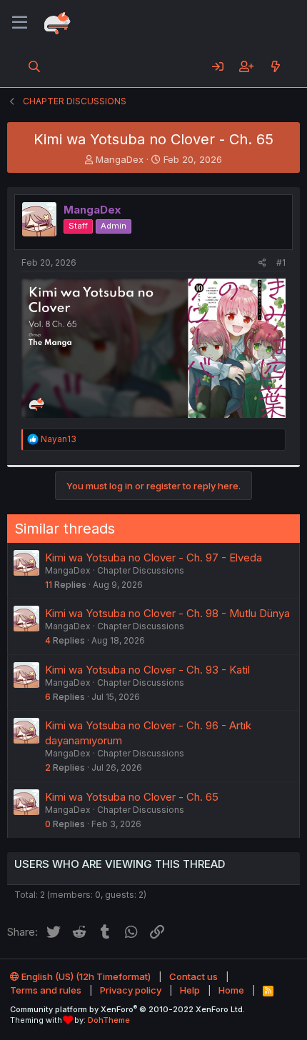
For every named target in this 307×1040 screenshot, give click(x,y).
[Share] (262, 263)
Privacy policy (130, 990)
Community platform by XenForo (127, 1009)
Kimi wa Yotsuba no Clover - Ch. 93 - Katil (147, 669)
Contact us (193, 976)
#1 (281, 262)
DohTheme (109, 1020)
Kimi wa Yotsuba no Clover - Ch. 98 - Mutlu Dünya (167, 613)
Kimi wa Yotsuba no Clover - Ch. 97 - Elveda (153, 557)
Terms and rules (45, 990)
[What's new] (275, 66)
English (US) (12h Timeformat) (85, 976)
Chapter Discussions (140, 570)
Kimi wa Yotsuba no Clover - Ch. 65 (131, 797)
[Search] (34, 66)
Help (190, 990)
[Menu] (19, 23)
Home (231, 990)
